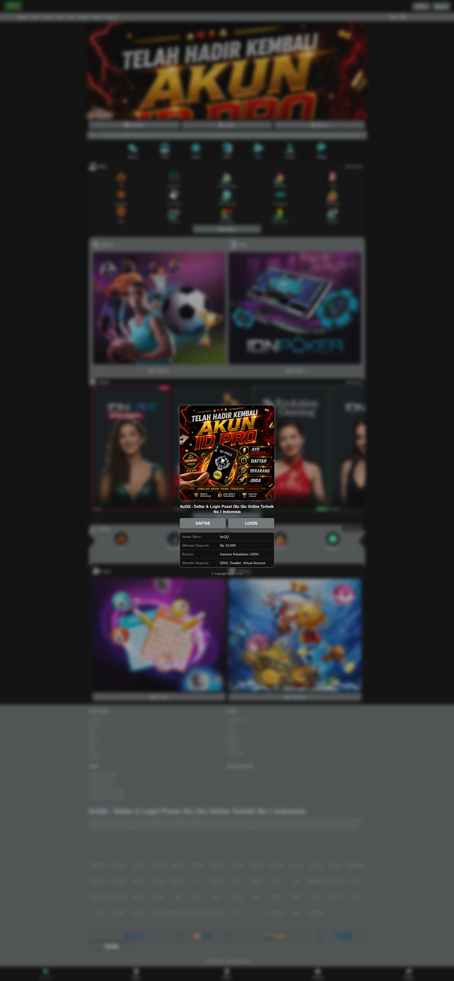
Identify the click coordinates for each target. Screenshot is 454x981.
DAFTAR (203, 523)
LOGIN (251, 523)
